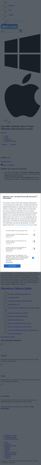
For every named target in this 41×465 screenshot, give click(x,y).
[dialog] (20, 232)
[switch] (33, 235)
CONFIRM (12, 266)
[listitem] (20, 231)
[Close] (37, 197)
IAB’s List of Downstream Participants (23, 225)
